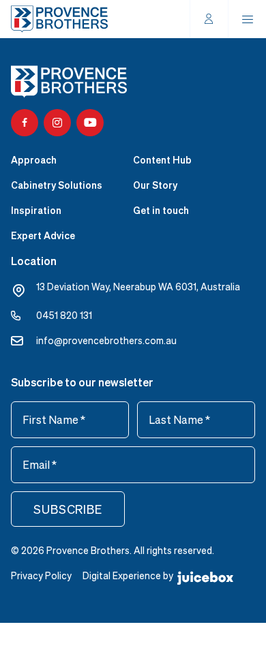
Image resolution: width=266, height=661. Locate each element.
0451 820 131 (64, 315)
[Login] (209, 19)
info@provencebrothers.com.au (106, 340)
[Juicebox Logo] (205, 576)
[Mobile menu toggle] (247, 19)
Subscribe (67, 509)
